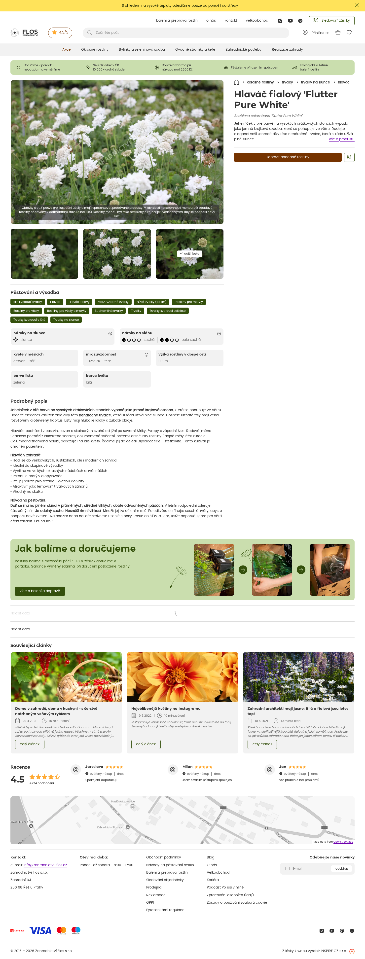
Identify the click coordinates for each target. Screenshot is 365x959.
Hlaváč (55, 301)
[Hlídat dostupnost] (349, 157)
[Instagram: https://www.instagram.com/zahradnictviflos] (280, 21)
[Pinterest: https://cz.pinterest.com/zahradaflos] (342, 931)
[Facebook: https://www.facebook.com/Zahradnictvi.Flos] (352, 931)
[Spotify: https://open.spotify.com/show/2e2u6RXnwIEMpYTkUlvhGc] (300, 21)
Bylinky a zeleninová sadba (142, 49)
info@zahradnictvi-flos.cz (45, 865)
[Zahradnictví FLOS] (24, 32)
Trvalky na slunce (66, 319)
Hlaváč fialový (79, 301)
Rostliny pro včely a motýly (66, 310)
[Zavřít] (357, 5)
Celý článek (29, 744)
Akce (66, 49)
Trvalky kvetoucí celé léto (167, 310)
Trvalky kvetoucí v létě (29, 319)
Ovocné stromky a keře (195, 49)
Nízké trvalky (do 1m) (151, 301)
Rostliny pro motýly (189, 301)
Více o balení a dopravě (40, 591)
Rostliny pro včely (26, 310)
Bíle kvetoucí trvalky (27, 301)
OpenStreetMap (343, 842)
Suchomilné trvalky (109, 310)
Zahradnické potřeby (243, 49)
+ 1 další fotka (189, 253)
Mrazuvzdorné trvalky (113, 301)
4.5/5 (63, 32)
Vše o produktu (342, 139)
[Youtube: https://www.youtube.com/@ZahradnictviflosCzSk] (290, 21)
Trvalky (136, 310)
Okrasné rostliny (95, 49)
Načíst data (100, 614)
